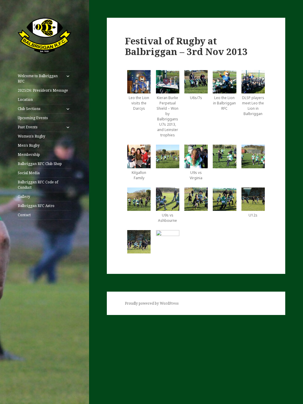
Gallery (24, 196)
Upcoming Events (33, 117)
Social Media (29, 172)
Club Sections (29, 108)
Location (25, 99)
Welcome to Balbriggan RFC (38, 78)
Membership (29, 154)
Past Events (28, 127)
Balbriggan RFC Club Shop (40, 163)
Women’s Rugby (31, 136)
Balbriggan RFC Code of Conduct (38, 185)
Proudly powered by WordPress (152, 303)
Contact (24, 214)
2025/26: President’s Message (43, 90)
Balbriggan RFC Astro (36, 205)
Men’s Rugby (29, 145)
